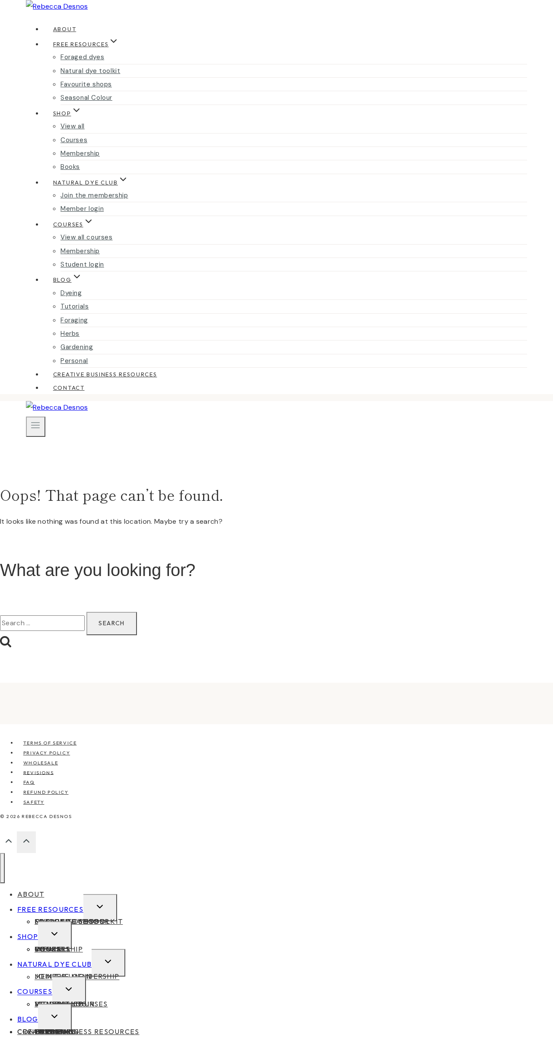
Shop (27, 936)
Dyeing (71, 293)
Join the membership (94, 195)
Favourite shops (86, 84)
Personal (74, 360)
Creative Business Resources (105, 374)
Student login (82, 264)
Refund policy (46, 792)
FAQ (29, 782)
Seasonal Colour (86, 97)
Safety (33, 802)
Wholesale (40, 763)
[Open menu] (35, 426)
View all (72, 126)
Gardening (76, 347)
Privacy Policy (46, 753)
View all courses (86, 237)
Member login (82, 208)
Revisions (38, 772)
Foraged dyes (82, 57)
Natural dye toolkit (90, 71)
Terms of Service (50, 743)
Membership (80, 153)
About (64, 28)
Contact (69, 387)
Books (70, 166)
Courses (73, 140)
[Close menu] (2, 868)
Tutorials (74, 306)
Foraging (74, 320)
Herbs (69, 333)
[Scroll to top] (8, 843)
